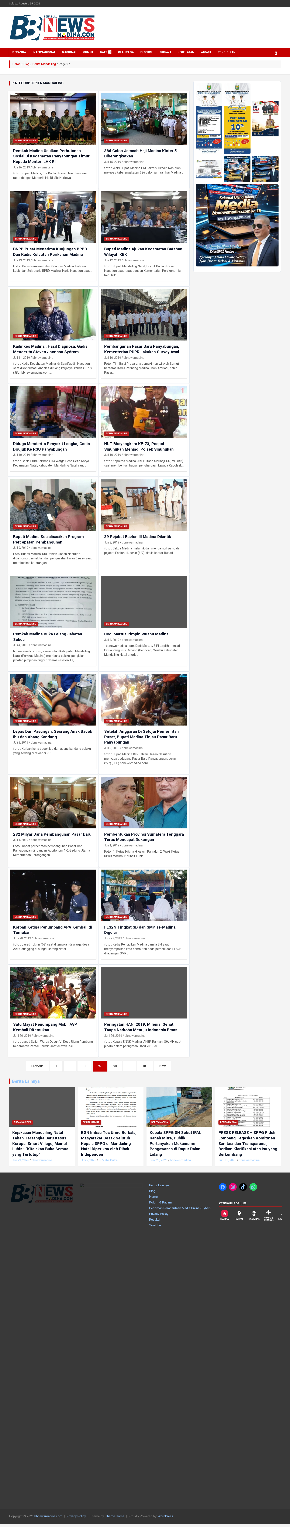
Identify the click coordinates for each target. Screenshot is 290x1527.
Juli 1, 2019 (20, 840)
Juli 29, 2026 (20, 1160)
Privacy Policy (158, 1214)
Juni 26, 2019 (22, 1035)
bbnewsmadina (42, 167)
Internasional (44, 52)
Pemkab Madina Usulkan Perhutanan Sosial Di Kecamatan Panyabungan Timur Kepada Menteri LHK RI (51, 156)
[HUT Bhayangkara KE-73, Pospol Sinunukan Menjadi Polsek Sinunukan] (144, 412)
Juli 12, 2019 (112, 260)
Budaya (165, 52)
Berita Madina (91, 1122)
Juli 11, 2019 (21, 357)
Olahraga (126, 52)
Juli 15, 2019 (112, 162)
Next (162, 1066)
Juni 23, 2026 (159, 1160)
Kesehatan (186, 52)
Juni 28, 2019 (22, 938)
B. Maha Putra (108, 1160)
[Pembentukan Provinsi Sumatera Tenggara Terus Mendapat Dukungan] (144, 802)
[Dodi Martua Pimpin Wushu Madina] (144, 602)
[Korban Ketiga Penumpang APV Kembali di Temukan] (53, 895)
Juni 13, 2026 (227, 1160)
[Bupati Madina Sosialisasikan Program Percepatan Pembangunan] (53, 505)
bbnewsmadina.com (48, 1516)
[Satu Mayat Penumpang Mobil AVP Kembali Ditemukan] (53, 993)
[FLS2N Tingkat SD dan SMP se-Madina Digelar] (144, 895)
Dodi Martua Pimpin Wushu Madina (136, 634)
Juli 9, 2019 (20, 547)
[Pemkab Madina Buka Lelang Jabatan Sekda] (53, 602)
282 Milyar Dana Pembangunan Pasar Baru (52, 834)
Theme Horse (114, 1516)
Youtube (155, 1225)
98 (115, 1066)
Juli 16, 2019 (21, 167)
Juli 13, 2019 (21, 260)
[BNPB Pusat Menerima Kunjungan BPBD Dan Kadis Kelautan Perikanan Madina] (53, 217)
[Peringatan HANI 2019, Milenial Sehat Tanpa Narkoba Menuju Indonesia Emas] (144, 993)
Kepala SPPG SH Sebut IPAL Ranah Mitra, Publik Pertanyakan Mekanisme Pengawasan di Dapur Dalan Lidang (175, 1143)
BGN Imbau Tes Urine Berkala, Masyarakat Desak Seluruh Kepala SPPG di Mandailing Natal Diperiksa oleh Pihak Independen (109, 1143)
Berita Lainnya (26, 1081)
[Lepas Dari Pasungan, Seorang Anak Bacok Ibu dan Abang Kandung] (53, 700)
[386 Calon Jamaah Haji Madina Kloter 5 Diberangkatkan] (144, 119)
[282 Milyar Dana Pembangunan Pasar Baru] (53, 802)
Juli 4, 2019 (20, 645)
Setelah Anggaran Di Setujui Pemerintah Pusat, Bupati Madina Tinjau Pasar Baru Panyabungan (141, 737)
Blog (152, 1191)
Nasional (69, 52)
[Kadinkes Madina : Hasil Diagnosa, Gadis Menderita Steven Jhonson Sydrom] (53, 314)
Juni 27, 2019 (113, 938)
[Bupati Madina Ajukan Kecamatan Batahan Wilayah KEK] (144, 217)
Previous (37, 1066)
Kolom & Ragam (160, 1202)
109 (145, 1066)
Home (153, 1197)
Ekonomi (147, 52)
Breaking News (22, 1122)
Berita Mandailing (25, 140)
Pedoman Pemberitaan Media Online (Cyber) (180, 1208)
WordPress (165, 1516)
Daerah (106, 52)
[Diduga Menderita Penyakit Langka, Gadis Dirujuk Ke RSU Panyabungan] (53, 412)
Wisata (206, 52)
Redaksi (154, 1220)
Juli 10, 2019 (112, 357)
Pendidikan (227, 52)
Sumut (88, 52)
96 (84, 1066)
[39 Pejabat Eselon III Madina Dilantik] (144, 505)
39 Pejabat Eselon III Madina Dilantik (137, 536)
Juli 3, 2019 (20, 742)
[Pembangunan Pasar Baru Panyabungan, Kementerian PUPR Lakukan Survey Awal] (144, 314)
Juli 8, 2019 (111, 542)
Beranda (19, 52)
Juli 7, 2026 (88, 1160)
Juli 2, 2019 (111, 748)
